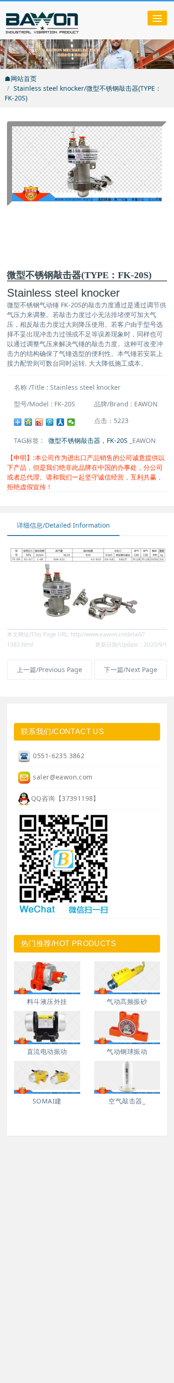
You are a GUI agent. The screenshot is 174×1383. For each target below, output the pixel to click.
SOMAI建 (47, 1100)
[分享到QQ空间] (28, 422)
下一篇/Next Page (130, 669)
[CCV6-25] (47, 977)
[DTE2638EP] (127, 977)
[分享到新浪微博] (39, 422)
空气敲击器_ (127, 1100)
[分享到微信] (71, 422)
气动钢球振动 (127, 1051)
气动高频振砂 (127, 1001)
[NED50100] (47, 1027)
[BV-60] (127, 1027)
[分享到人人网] (60, 422)
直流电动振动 (47, 1051)
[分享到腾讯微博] (50, 422)
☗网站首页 (21, 78)
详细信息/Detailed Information (63, 525)
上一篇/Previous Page (49, 669)
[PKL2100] (127, 1077)
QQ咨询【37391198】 (65, 798)
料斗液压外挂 (47, 1001)
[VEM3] (47, 1077)
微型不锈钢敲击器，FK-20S (88, 440)
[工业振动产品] (63, 19)
